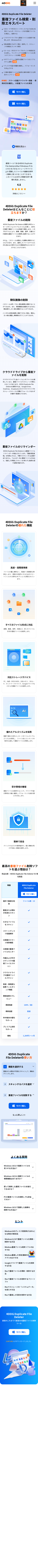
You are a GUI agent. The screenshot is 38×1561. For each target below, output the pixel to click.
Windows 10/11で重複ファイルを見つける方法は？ (17, 1167)
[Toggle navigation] (34, 3)
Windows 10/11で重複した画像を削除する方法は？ (17, 1208)
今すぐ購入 (21, 91)
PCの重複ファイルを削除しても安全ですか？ (17, 1198)
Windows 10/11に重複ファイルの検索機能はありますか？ (17, 1177)
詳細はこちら (19, 193)
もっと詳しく (19, 1115)
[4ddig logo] (6, 3)
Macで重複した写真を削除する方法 (18, 1295)
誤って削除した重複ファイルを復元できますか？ (17, 1187)
